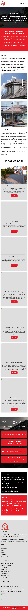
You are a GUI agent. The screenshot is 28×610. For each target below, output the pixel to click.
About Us (3, 552)
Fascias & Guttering (5, 571)
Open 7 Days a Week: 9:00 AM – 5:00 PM (12, 591)
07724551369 (6, 584)
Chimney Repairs (5, 573)
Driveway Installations (6, 565)
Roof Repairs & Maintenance (7, 563)
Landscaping (4, 577)
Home (2, 550)
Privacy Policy (4, 556)
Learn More (14, 195)
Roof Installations (5, 575)
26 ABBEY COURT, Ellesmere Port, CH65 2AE (13, 589)
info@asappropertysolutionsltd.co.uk (11, 586)
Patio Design (4, 567)
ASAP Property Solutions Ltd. (16, 607)
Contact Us (3, 554)
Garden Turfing (4, 569)
